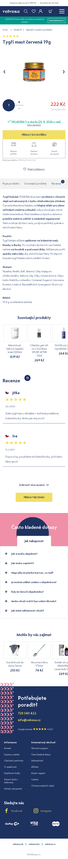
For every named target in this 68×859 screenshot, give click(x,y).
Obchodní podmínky (13, 760)
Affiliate (34, 766)
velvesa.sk (18, 844)
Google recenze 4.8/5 (35, 729)
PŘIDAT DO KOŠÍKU (34, 134)
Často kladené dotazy (41, 754)
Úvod (5, 30)
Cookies (34, 779)
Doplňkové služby (12, 773)
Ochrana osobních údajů (42, 785)
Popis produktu (11, 183)
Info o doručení (34, 124)
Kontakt (7, 748)
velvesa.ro (50, 844)
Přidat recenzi (34, 497)
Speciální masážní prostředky (39, 30)
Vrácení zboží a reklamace (11, 781)
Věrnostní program (39, 748)
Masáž (17, 30)
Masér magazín (38, 773)
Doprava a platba (12, 754)
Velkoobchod (37, 760)
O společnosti (10, 766)
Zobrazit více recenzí (32, 485)
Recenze (56, 182)
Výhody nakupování (13, 788)
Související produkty (35, 183)
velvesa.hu (34, 844)
